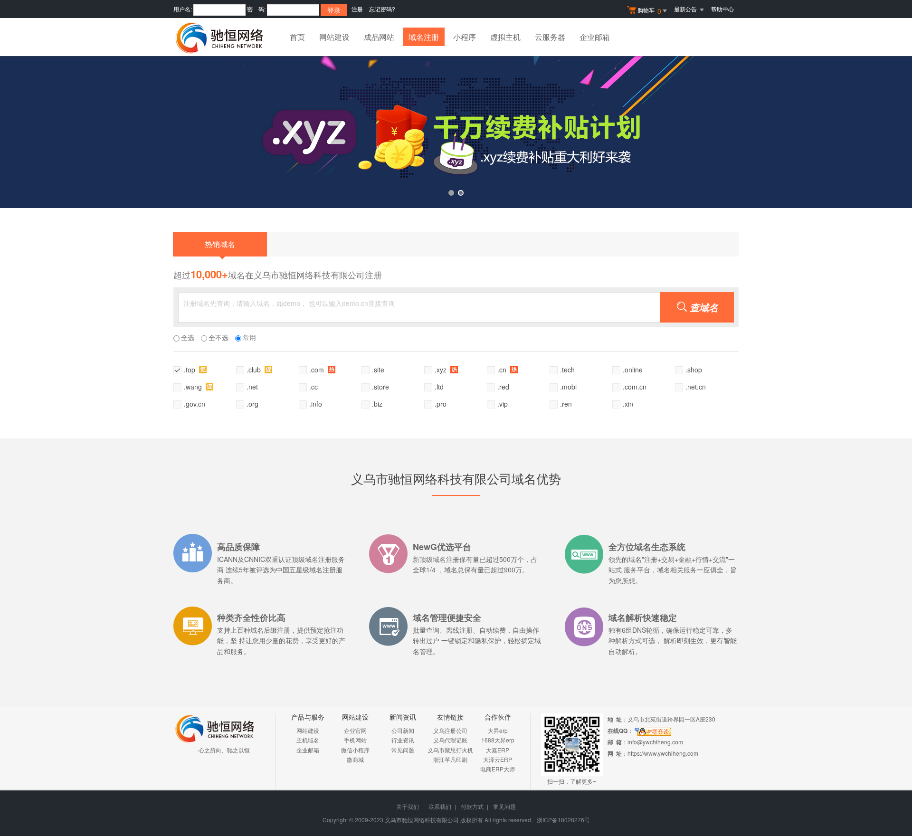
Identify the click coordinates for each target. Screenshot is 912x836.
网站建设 (334, 36)
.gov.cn (194, 403)
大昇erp (498, 730)
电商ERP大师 (497, 769)
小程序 (464, 36)
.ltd (439, 386)
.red (503, 386)
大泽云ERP (497, 759)
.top (190, 369)
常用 (249, 337)
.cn (502, 369)
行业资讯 (402, 740)
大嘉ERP (497, 750)
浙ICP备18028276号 (563, 820)
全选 (187, 337)
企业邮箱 (595, 36)
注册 (357, 9)
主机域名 (307, 740)
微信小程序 (355, 750)
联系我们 (439, 806)
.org (252, 403)
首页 (297, 36)
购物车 (649, 11)
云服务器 (550, 36)
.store (380, 386)
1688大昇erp (497, 740)
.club (255, 369)
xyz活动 (456, 132)
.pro (440, 403)
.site (378, 369)
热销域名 (220, 243)
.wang (194, 386)
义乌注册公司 (450, 730)
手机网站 (355, 740)
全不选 (218, 337)
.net (252, 386)
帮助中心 (722, 9)
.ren (566, 403)
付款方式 (472, 806)
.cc (313, 386)
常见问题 (402, 750)
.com (317, 369)
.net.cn (695, 386)
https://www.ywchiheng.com (662, 753)
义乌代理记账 (450, 740)
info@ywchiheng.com (655, 742)
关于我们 (407, 806)
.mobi (568, 386)
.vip (502, 403)
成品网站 (379, 36)
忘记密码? (382, 9)
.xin (628, 403)
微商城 (355, 759)
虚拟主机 (505, 36)
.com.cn (634, 386)
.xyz (441, 369)
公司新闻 (402, 730)
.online (633, 369)
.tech (567, 369)
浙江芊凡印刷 (450, 759)
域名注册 (423, 36)
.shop (693, 369)
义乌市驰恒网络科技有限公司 (422, 820)
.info (315, 403)
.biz (377, 403)
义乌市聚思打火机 (450, 750)
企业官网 (355, 730)
